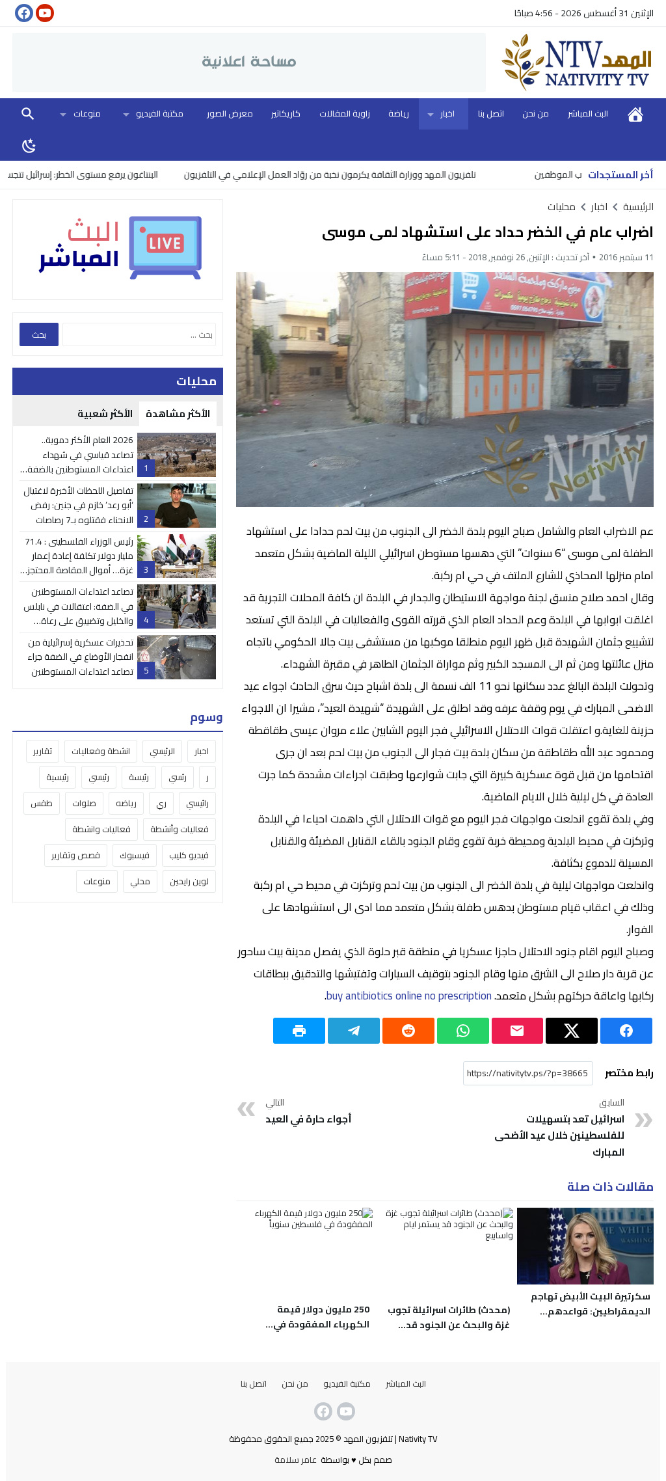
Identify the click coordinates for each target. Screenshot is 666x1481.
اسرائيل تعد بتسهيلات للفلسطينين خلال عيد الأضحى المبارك (559, 1128)
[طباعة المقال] (299, 1031)
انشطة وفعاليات (101, 751)
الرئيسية (635, 114)
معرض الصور (230, 113)
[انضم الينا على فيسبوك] (22, 13)
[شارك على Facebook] (626, 1031)
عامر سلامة (295, 1459)
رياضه (126, 803)
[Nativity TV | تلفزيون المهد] (570, 62)
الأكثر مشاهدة (178, 413)
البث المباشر (588, 113)
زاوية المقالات (344, 113)
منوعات (87, 113)
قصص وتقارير (75, 855)
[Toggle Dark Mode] (29, 145)
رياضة (398, 113)
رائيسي (197, 803)
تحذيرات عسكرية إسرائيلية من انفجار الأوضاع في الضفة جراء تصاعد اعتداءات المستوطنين (80, 657)
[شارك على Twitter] (571, 1031)
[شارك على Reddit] (408, 1031)
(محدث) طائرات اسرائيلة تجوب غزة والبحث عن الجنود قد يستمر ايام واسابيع (449, 1324)
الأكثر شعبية (105, 413)
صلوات (84, 803)
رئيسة (139, 777)
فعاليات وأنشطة (179, 829)
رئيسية (57, 777)
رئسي (177, 777)
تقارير (42, 751)
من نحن (535, 113)
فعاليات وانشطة (101, 829)
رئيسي (98, 777)
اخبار (447, 113)
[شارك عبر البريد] (517, 1031)
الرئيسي (162, 751)
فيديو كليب (189, 855)
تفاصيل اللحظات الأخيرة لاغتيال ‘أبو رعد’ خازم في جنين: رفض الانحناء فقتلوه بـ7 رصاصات (78, 505)
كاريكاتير (285, 113)
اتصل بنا (491, 113)
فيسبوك (135, 855)
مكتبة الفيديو (159, 113)
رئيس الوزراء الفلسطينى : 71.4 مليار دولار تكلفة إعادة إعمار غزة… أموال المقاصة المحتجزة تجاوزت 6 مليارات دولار (77, 563)
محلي (140, 881)
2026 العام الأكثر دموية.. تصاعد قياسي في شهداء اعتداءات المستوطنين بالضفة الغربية (80, 461)
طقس (42, 803)
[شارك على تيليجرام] (354, 1031)
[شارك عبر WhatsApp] (463, 1031)
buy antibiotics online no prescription (409, 995)
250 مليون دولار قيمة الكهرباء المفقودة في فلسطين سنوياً (321, 1324)
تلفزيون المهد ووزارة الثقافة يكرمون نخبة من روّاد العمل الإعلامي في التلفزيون (366, 174)
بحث (28, 113)
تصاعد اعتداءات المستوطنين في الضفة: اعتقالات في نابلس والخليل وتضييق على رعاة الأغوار (78, 613)
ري (161, 803)
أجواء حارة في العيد (308, 1111)
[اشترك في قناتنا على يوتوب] (43, 13)
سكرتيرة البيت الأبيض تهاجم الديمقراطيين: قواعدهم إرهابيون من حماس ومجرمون (587, 1311)
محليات (562, 206)
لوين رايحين (189, 881)
